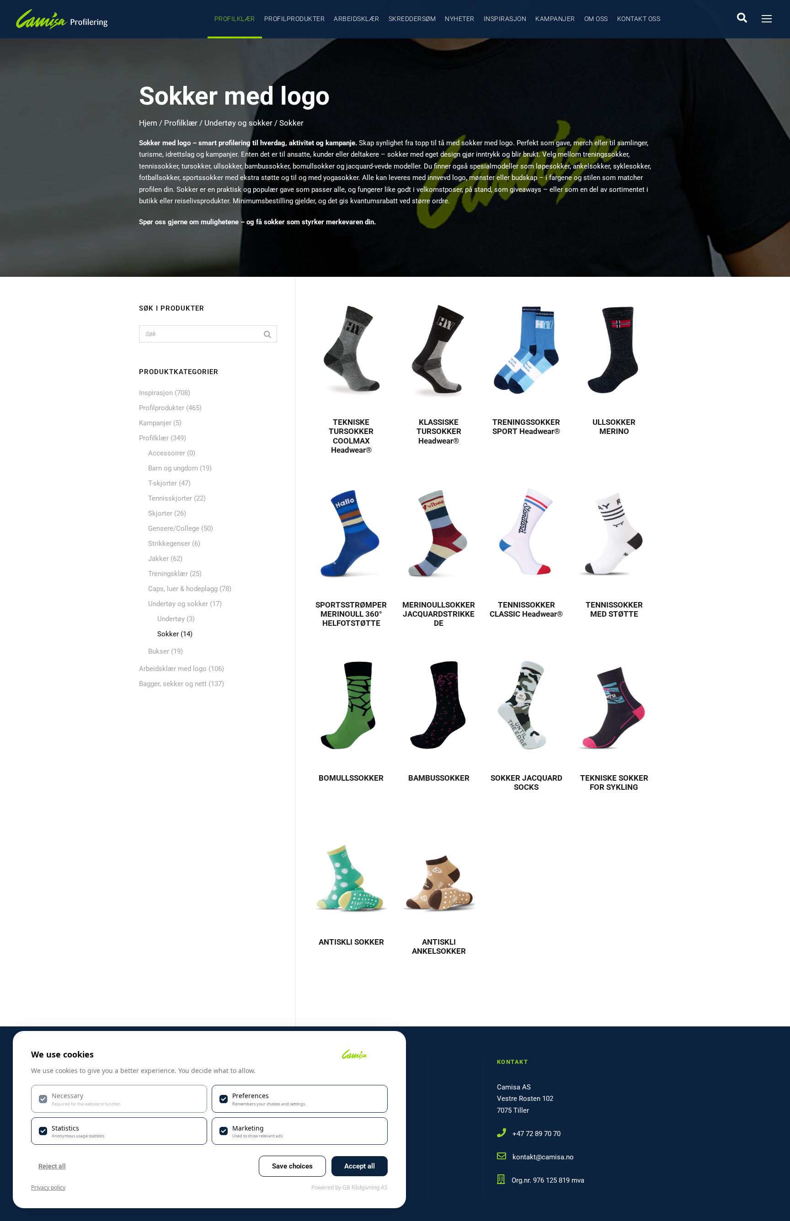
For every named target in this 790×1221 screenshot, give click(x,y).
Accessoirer (166, 453)
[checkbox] (119, 1098)
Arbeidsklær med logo (173, 669)
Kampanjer (555, 18)
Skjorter (160, 513)
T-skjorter (162, 483)
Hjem (148, 123)
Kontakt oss (639, 18)
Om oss (596, 18)
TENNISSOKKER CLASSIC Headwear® (526, 609)
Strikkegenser (169, 543)
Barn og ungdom (173, 468)
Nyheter (460, 18)
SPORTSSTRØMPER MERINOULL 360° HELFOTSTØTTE (351, 614)
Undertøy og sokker (238, 123)
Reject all (52, 1166)
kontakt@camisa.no (543, 1157)
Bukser (158, 651)
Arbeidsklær (356, 18)
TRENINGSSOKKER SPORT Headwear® (526, 427)
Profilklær (234, 18)
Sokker (168, 634)
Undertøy (171, 619)
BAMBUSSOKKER (439, 777)
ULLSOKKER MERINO (613, 427)
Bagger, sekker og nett (173, 684)
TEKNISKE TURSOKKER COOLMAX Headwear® (351, 436)
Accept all (359, 1166)
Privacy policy (48, 1187)
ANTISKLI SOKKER (351, 941)
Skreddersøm (412, 18)
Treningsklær (168, 574)
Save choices (292, 1166)
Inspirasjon (505, 18)
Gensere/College (173, 528)
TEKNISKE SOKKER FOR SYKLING (614, 782)
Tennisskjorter (170, 498)
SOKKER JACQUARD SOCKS (526, 782)
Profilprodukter (294, 18)
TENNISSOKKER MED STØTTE (614, 609)
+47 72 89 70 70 (536, 1134)
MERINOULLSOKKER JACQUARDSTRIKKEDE (438, 614)
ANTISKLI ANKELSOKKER (439, 946)
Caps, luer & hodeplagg (183, 589)
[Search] (267, 334)
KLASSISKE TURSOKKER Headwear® (438, 431)
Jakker (158, 559)
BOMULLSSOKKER (351, 777)
